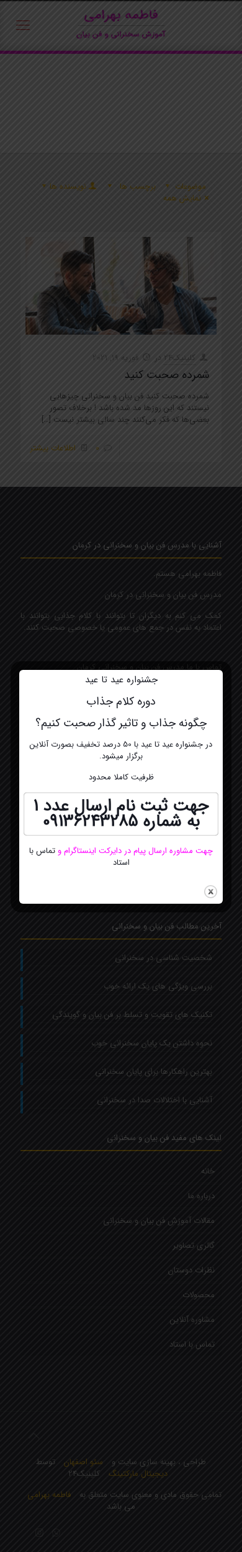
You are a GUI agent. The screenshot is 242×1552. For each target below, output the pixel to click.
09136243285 (90, 821)
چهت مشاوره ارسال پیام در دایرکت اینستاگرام (137, 850)
